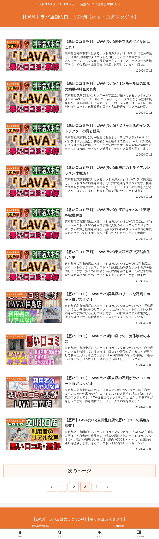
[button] (147, 522)
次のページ (79, 470)
